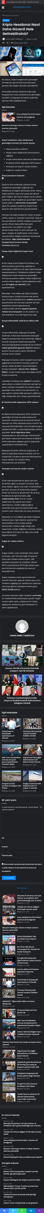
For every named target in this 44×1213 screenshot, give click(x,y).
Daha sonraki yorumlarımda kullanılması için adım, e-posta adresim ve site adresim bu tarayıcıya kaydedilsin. (22, 867)
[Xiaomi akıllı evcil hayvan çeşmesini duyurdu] (8, 972)
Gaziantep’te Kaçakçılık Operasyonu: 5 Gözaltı (8, 734)
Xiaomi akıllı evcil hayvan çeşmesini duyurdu (28, 970)
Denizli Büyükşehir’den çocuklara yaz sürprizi (26, 937)
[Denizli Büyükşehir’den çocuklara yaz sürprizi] (8, 939)
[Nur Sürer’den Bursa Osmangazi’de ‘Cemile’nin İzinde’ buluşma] (8, 950)
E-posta (5, 847)
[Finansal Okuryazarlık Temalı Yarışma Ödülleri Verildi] (32, 723)
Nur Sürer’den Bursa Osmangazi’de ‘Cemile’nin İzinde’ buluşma (28, 949)
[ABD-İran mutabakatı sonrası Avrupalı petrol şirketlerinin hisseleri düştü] (11, 749)
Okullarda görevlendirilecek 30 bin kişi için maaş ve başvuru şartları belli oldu (29, 1064)
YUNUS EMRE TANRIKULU (14, 39)
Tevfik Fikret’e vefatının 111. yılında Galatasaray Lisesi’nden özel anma (28, 1096)
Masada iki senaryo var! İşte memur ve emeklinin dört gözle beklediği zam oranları (29, 898)
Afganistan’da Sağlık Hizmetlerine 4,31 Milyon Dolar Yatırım (32, 759)
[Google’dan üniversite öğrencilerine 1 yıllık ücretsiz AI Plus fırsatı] (8, 961)
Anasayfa (7, 15)
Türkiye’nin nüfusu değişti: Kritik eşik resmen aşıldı (28, 908)
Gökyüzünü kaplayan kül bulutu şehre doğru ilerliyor (28, 1074)
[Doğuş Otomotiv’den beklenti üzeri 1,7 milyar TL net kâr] (32, 776)
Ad (3, 838)
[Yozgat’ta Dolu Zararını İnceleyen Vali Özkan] (11, 776)
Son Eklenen (22, 888)
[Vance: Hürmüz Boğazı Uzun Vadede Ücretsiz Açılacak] (8, 1035)
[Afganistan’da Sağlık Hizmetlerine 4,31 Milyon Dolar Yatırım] (32, 749)
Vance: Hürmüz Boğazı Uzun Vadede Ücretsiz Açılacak (29, 1033)
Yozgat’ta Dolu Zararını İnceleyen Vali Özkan (11, 785)
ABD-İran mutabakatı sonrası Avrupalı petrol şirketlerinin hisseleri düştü (11, 760)
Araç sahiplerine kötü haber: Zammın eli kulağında (29, 918)
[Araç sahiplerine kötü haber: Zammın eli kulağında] (8, 117)
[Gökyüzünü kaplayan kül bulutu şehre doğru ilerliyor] (8, 1076)
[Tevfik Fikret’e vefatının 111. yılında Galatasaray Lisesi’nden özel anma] (8, 1097)
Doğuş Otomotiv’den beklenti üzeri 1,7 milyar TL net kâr (32, 785)
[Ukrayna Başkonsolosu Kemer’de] (8, 1013)
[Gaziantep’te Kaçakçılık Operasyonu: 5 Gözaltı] (11, 723)
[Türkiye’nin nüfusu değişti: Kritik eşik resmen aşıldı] (8, 910)
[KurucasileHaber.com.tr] (22, 7)
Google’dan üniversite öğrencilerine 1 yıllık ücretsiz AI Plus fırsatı (29, 960)
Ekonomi (15, 15)
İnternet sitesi (7, 855)
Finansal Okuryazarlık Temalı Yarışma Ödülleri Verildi (32, 733)
